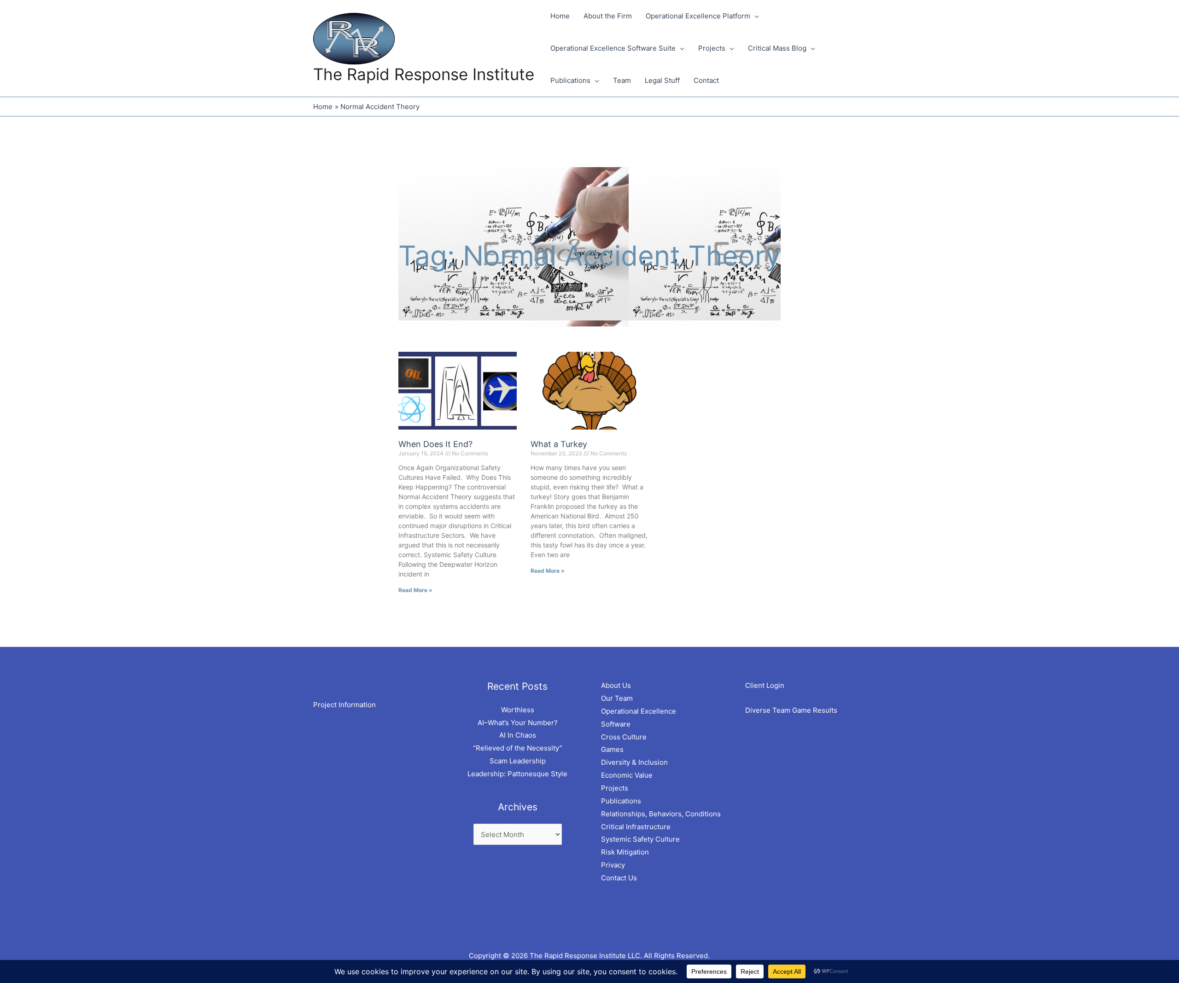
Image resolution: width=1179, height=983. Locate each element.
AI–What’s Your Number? (518, 722)
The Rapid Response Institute (423, 74)
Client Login (764, 685)
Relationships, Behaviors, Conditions (661, 813)
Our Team (617, 698)
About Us (616, 685)
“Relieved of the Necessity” (517, 748)
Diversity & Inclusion (634, 762)
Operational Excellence (638, 711)
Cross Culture (624, 737)
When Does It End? (435, 444)
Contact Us (619, 877)
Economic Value (627, 775)
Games (612, 749)
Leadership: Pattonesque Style (517, 773)
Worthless (517, 709)
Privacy (613, 865)
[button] (754, 16)
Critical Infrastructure (636, 826)
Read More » (415, 590)
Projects (614, 788)
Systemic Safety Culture (640, 839)
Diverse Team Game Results (791, 710)
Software (615, 724)
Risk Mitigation (625, 852)
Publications (621, 801)
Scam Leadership (518, 760)
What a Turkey (559, 444)
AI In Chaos (517, 735)
